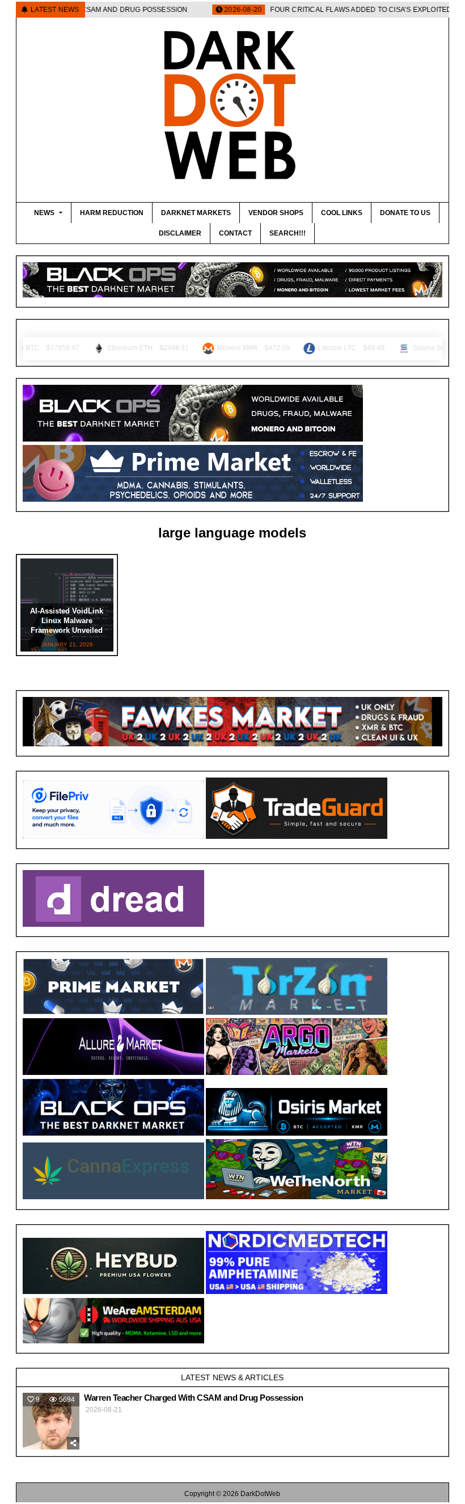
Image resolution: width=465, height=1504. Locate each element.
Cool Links (341, 213)
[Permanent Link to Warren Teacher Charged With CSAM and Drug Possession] (51, 1421)
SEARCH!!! (287, 233)
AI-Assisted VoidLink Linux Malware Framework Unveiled (66, 621)
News (44, 213)
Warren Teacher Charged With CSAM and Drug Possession (193, 1397)
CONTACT (235, 233)
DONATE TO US (405, 213)
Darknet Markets (196, 213)
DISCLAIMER (180, 233)
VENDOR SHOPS (275, 213)
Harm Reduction (111, 213)
